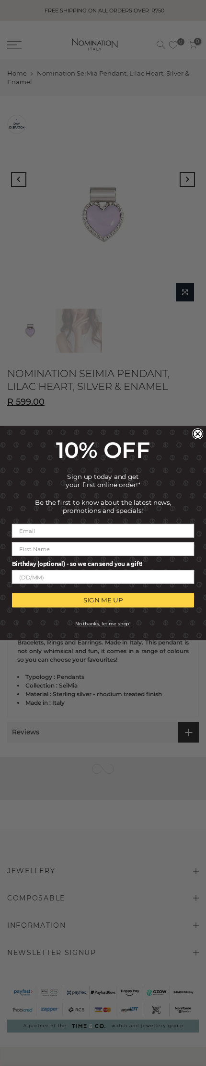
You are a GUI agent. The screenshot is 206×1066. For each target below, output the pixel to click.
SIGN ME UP (103, 600)
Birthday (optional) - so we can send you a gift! (77, 563)
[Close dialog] (197, 433)
